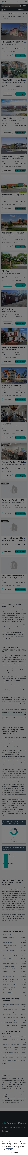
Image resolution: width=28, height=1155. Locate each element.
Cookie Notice (9, 1149)
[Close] (26, 1139)
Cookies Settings (14, 1152)
